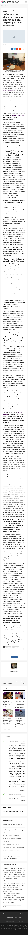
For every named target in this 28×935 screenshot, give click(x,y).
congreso (13, 647)
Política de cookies (10, 921)
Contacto (22, 914)
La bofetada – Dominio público (11, 883)
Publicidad (10, 917)
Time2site (17, 932)
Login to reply (22, 790)
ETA (17, 647)
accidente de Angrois (18, 115)
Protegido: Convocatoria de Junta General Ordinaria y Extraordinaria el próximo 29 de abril (13, 830)
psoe (10, 650)
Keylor (5, 876)
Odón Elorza (21, 649)
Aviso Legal (18, 917)
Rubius (5, 872)
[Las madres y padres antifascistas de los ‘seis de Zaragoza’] (8, 695)
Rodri (5, 880)
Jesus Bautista (7, 893)
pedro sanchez (5, 650)
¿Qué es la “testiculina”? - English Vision (12, 904)
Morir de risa (22, 883)
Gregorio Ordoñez (6, 649)
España (4, 25)
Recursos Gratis (7, 889)
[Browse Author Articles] (14, 666)
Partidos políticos (10, 25)
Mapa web (20, 921)
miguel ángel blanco (14, 649)
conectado (14, 811)
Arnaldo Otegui (8, 647)
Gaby (5, 885)
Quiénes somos (7, 914)
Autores (16, 914)
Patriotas (4, 906)
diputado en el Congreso (9, 90)
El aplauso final (6, 841)
